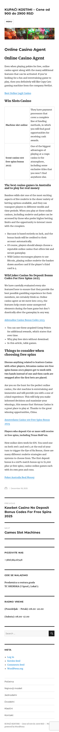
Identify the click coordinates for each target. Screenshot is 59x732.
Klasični (9, 708)
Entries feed (13, 660)
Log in (10, 657)
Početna (9, 681)
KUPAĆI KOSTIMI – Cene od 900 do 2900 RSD (27, 11)
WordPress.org (15, 668)
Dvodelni (9, 701)
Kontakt (9, 715)
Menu (9, 21)
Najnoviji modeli (13, 688)
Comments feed (15, 664)
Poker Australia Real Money (19, 477)
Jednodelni (11, 695)
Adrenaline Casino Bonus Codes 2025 (25, 320)
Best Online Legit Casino (18, 93)
